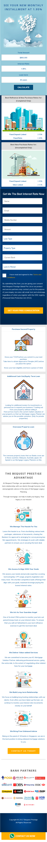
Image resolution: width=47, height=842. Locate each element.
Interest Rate (23, 64)
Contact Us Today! (23, 751)
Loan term (23, 75)
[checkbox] (4, 275)
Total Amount (23, 52)
